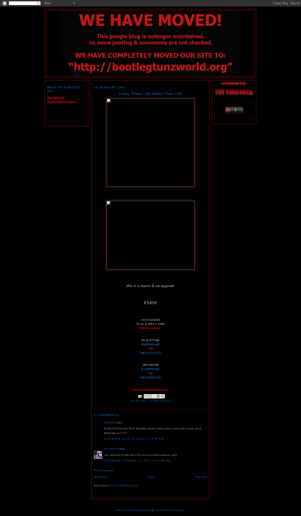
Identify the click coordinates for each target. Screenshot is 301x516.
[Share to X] (154, 396)
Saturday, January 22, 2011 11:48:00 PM (137, 460)
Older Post (201, 477)
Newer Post (100, 477)
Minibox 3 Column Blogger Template (134, 510)
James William (162, 510)
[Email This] (146, 396)
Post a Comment (103, 470)
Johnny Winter (160, 401)
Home (150, 477)
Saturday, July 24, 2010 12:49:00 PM (134, 439)
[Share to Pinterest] (162, 396)
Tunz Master (111, 449)
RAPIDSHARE (150, 344)
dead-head (110, 422)
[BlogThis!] (150, 396)
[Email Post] (140, 396)
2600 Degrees (178, 510)
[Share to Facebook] (158, 396)
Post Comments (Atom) (124, 485)
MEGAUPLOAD (150, 352)
